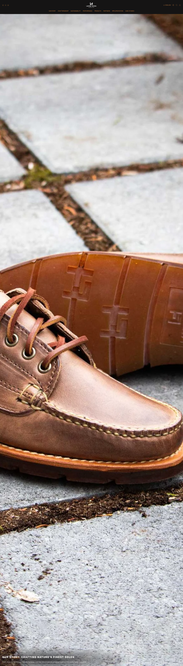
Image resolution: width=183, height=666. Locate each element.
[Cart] (179, 5)
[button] (97, 11)
